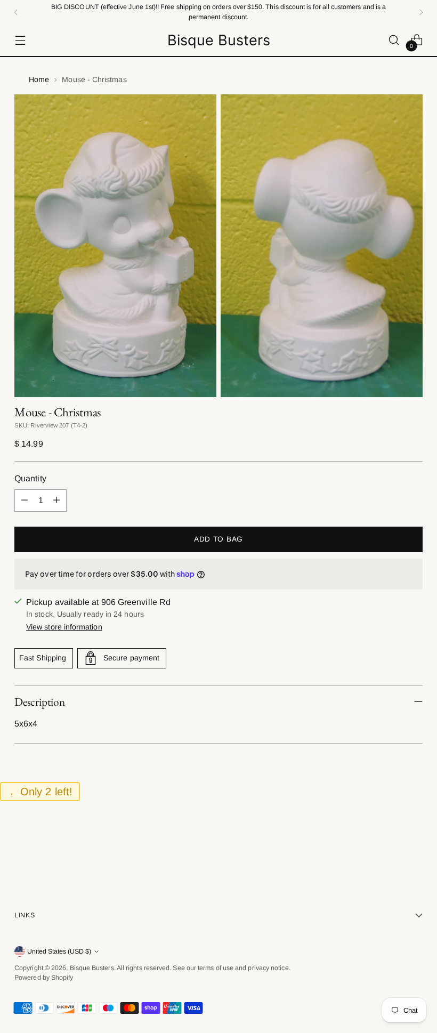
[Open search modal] (394, 40)
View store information (64, 627)
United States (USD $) (59, 951)
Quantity (30, 478)
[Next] (421, 12)
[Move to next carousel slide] (413, 844)
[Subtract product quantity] (24, 500)
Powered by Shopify (43, 977)
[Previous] (16, 12)
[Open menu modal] (20, 40)
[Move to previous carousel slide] (389, 844)
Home (39, 79)
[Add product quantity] (56, 500)
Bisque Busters (92, 968)
